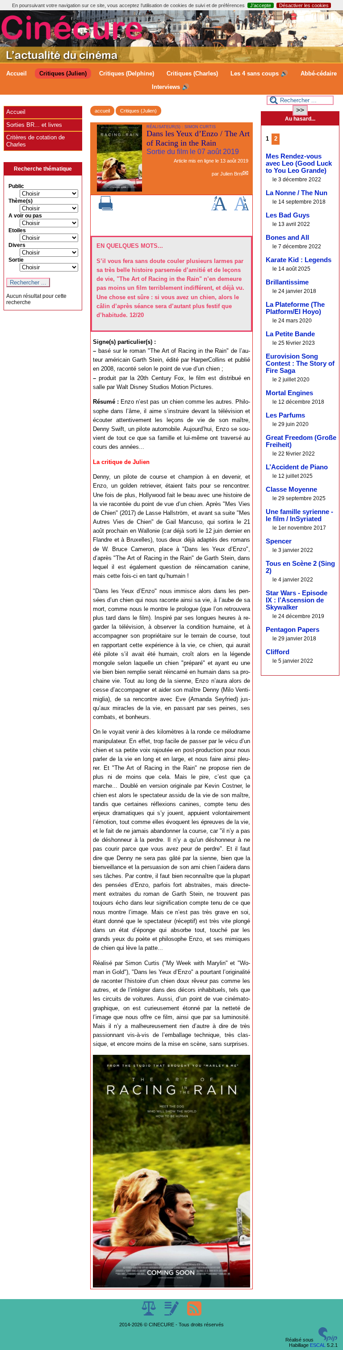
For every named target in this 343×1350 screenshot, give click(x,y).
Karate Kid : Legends (298, 259)
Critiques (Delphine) (126, 73)
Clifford (277, 652)
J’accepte (260, 5)
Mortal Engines (289, 393)
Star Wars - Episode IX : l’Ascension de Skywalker (296, 600)
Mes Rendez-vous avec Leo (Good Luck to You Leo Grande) (299, 163)
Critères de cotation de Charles (35, 141)
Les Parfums (285, 415)
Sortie (16, 260)
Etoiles (17, 230)
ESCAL (318, 1345)
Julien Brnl (231, 173)
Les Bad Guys (288, 215)
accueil (102, 110)
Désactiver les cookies (304, 5)
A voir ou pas (25, 216)
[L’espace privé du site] (172, 1314)
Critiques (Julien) (63, 73)
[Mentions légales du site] (149, 1314)
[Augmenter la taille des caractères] (219, 208)
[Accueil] (171, 60)
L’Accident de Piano (297, 467)
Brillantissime (287, 282)
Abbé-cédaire (319, 73)
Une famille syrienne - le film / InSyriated (299, 515)
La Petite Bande (290, 334)
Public (16, 186)
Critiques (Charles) (192, 73)
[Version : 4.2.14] (328, 1339)
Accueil (16, 73)
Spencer (279, 541)
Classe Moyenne (291, 489)
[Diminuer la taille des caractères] (241, 208)
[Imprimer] (106, 208)
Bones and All (287, 237)
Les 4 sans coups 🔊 (259, 73)
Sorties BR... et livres (34, 124)
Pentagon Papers (292, 629)
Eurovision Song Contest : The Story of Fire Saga (300, 363)
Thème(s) (20, 201)
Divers (16, 245)
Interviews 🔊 (170, 87)
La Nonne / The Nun (296, 192)
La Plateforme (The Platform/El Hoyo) (295, 308)
